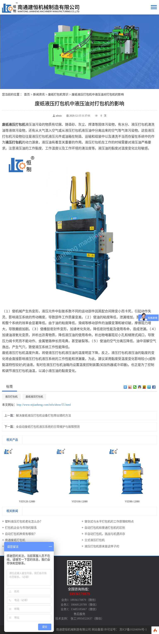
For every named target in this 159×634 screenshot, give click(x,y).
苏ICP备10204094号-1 (133, 629)
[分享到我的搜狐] (144, 387)
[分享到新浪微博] (130, 387)
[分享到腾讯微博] (149, 387)
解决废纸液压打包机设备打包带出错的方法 (43, 415)
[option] (27, 476)
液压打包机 (11, 396)
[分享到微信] (135, 387)
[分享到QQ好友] (139, 387)
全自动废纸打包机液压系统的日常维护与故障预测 (48, 426)
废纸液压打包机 (34, 396)
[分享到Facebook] (154, 387)
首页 (27, 94)
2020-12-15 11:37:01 (79, 115)
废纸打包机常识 (58, 94)
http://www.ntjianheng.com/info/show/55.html (44, 404)
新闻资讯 (39, 94)
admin (59, 115)
